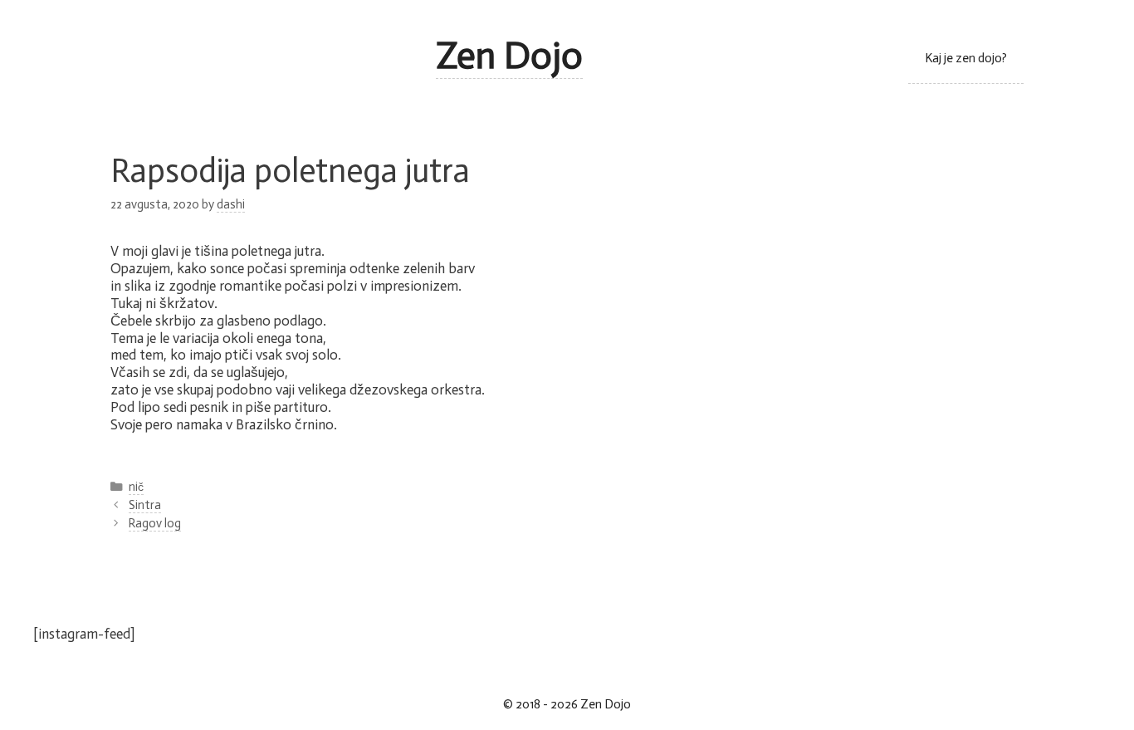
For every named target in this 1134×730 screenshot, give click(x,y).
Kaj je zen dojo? (966, 58)
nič (136, 486)
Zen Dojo (509, 55)
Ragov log (155, 523)
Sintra (145, 504)
